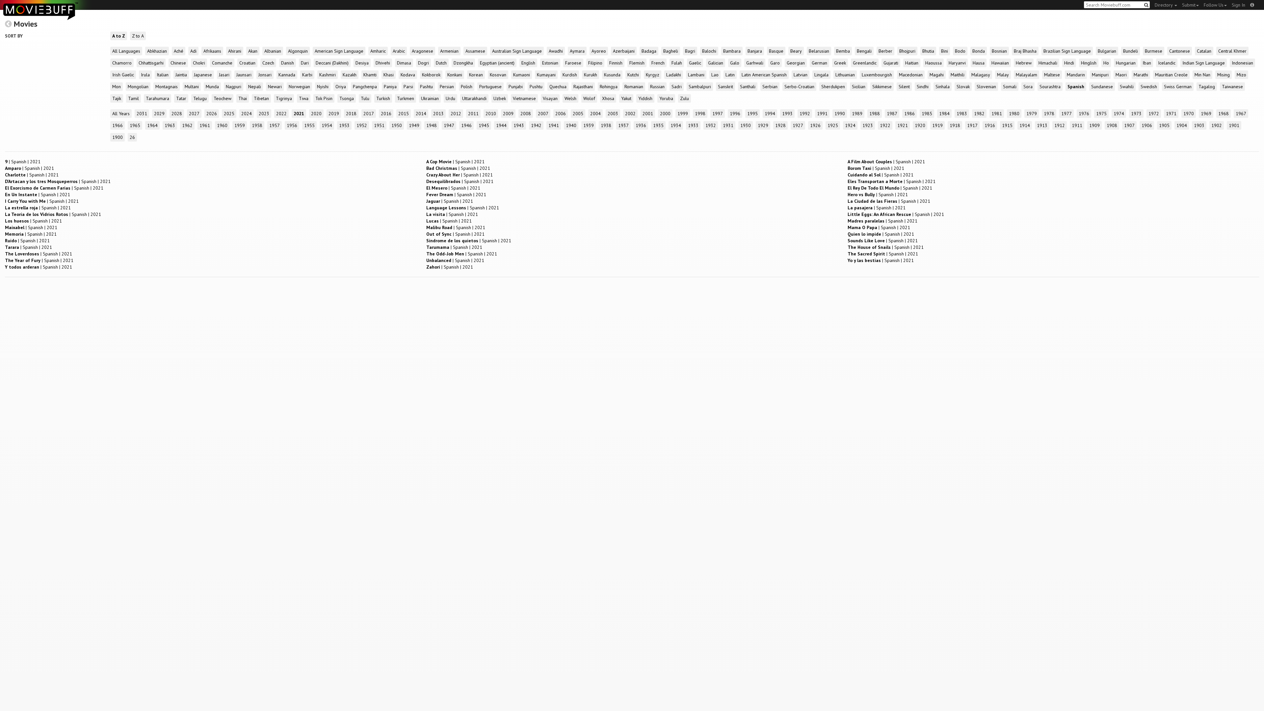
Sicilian (858, 87)
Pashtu (426, 87)
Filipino (595, 63)
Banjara (755, 51)
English (528, 63)
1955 (309, 125)
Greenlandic (865, 63)
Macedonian (911, 75)
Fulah (677, 63)
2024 (246, 114)
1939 (588, 125)
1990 (839, 114)
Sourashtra (1050, 87)
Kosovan (498, 75)
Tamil (133, 98)
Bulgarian (1107, 51)
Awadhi (556, 51)
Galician (715, 63)
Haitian (911, 63)
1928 (780, 125)
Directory (1164, 5)
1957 (274, 125)
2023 (264, 114)
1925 (833, 125)
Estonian (550, 63)
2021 (299, 114)
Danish (287, 63)
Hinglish (1088, 63)
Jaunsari (243, 75)
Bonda (978, 51)
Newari (275, 87)
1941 (553, 125)
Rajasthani (583, 87)
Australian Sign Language (517, 51)
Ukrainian (430, 98)
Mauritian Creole (1171, 75)
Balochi (709, 51)
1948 (431, 125)
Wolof (589, 98)
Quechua (557, 87)
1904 (1181, 125)
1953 (344, 125)
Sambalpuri (700, 87)
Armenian (449, 51)
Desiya (362, 63)
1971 (1171, 114)
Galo (734, 63)
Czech (268, 63)
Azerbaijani (624, 51)
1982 (979, 114)
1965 (135, 125)
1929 (763, 125)
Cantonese (1179, 51)
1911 (1077, 125)
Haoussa (933, 63)
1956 (292, 125)
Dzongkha (463, 63)
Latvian (800, 75)
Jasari (224, 75)
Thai (242, 98)
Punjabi (516, 87)
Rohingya (609, 87)
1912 (1059, 125)
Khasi (388, 75)
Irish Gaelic (123, 75)
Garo (775, 63)
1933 (693, 125)
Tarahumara (157, 98)
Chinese (178, 63)
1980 (1014, 114)
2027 (194, 114)
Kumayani (546, 75)
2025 (229, 114)
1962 (187, 125)
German (819, 63)
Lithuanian (845, 75)
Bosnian (999, 51)
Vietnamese (524, 98)
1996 (735, 114)
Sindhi (923, 87)
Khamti (370, 75)
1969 (1206, 114)
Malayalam (1026, 75)
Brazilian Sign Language (1067, 51)
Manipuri (1100, 75)
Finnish (615, 63)
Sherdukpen (833, 87)
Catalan (1204, 51)
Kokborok (431, 75)
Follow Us (1214, 5)
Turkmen (405, 98)
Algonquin (298, 51)
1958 (257, 125)
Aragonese (422, 51)
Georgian (796, 63)
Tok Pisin (323, 98)
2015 (403, 114)
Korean (476, 75)
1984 (944, 114)
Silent (904, 87)
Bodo (960, 51)
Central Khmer (1232, 51)
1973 (1136, 114)
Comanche (222, 63)
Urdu (450, 98)
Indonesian (1242, 63)
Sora (1028, 87)
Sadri (677, 87)
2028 (176, 114)
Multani (192, 87)
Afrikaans (212, 51)
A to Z (118, 36)
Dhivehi (383, 63)
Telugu (200, 98)
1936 (641, 125)
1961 (204, 125)
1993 (787, 114)
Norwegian (299, 87)
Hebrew (1024, 63)
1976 (1084, 114)
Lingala (821, 75)
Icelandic (1166, 63)
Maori (1121, 75)
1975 (1101, 114)
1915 (1007, 125)
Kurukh (590, 75)
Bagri (690, 51)
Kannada (286, 75)
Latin (730, 75)
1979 (1031, 114)
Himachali (1048, 63)
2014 (421, 114)
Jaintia (181, 75)
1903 (1199, 125)
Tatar (181, 98)
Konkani (454, 75)
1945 (484, 125)
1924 (850, 125)
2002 (630, 114)
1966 (117, 125)
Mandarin (1076, 75)
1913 (1042, 125)
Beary (796, 51)
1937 (623, 125)
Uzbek (499, 98)
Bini (944, 51)
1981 (996, 114)
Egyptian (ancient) (497, 63)
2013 (438, 114)
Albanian (272, 51)
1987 (892, 114)
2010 (491, 114)
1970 (1188, 114)
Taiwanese (1232, 87)
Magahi (937, 75)
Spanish (1075, 87)
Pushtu (536, 87)
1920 (920, 125)
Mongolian (138, 87)
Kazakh (349, 75)
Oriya (340, 87)
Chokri (199, 63)
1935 (658, 125)
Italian (163, 75)
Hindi (1069, 63)
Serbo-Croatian (799, 87)
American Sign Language (339, 51)
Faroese (573, 63)
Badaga (649, 51)
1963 (170, 125)
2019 (334, 114)
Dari (305, 63)
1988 (874, 114)
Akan (252, 51)
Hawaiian (1000, 63)
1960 (222, 125)
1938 (606, 125)
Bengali (864, 51)
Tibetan (261, 98)
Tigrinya (284, 98)
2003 (613, 114)
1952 (361, 125)
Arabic (399, 51)
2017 (368, 114)
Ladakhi (673, 75)
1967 (1241, 114)
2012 (456, 114)
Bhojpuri (907, 51)
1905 (1164, 125)
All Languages (126, 51)
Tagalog (1206, 87)
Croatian (247, 63)
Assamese (475, 51)
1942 (536, 125)
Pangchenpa (365, 87)
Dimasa (404, 63)
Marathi (1141, 75)
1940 (571, 125)
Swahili (1127, 87)
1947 (449, 125)
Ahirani (234, 51)
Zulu (684, 98)
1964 (152, 125)
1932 (710, 125)
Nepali (254, 87)
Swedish (1149, 87)
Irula (145, 75)
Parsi (408, 87)
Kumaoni (521, 75)
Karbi (307, 75)
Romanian (633, 87)
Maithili (957, 75)
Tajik (116, 98)
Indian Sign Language (1203, 63)
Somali (1009, 87)
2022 (281, 114)
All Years (121, 114)
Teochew (222, 98)
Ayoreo (599, 51)
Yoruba (666, 98)
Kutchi (633, 75)
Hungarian (1126, 63)
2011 (473, 114)
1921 (902, 125)
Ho (1106, 63)
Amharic (378, 51)
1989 (857, 114)
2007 (543, 114)
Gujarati (890, 63)
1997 (717, 114)
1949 (414, 125)
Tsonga (346, 98)
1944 (501, 125)
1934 (676, 125)
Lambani (696, 75)
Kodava (408, 75)
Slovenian (986, 87)
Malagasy (980, 75)
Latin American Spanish (764, 75)
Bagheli (670, 51)
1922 (885, 125)
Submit (1189, 5)
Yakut (626, 98)
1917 (972, 125)
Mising (1223, 75)
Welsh (570, 98)
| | (22, 162)
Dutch (441, 63)
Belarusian (819, 51)
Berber (885, 51)
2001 (648, 114)
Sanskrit (725, 87)
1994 (770, 114)
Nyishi (323, 87)
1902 (1216, 125)
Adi (193, 51)
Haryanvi (957, 63)
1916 (990, 125)
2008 (525, 114)
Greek (840, 63)
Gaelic (695, 63)
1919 (937, 125)
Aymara (577, 51)
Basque (776, 51)
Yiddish (645, 98)
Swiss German (1178, 87)
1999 (682, 114)
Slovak (963, 87)
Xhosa (608, 98)
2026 (211, 114)
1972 (1153, 114)
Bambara (732, 51)
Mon (116, 87)
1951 (379, 125)
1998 (700, 114)
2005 (578, 114)
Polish (466, 87)
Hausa (979, 63)
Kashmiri (327, 75)
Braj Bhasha (1025, 51)
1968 (1223, 114)
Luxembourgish (877, 75)
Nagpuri (233, 87)
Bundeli (1130, 51)
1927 (798, 125)
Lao (715, 75)
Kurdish (570, 75)
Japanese (203, 75)
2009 (508, 114)
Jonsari (265, 75)
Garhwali (754, 63)
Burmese (1153, 51)
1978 (1049, 114)
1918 (955, 125)
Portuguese (490, 87)
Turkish (383, 98)
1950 (396, 125)
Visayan (550, 98)
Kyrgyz (652, 75)
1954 (327, 125)
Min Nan (1202, 75)
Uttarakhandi (474, 98)
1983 (962, 114)
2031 (142, 114)
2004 (595, 114)
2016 (386, 114)
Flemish (637, 63)
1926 (815, 125)
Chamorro (122, 63)
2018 (351, 114)
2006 (560, 114)
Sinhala (942, 87)
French (658, 63)
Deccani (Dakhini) (332, 63)
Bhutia (928, 51)
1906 (1147, 125)
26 (132, 137)
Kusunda (612, 75)
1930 (745, 125)
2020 (316, 114)
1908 (1112, 125)
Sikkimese (882, 87)
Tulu (365, 98)
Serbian (769, 87)
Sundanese (1102, 87)
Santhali (747, 87)
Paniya (390, 87)
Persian (447, 87)
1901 (1234, 125)
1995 (752, 114)
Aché (178, 51)
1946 (466, 125)
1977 (1066, 114)
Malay (1003, 75)
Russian (657, 87)
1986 (909, 114)
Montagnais (166, 87)
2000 (665, 114)
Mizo (1241, 75)
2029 (159, 114)
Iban (1147, 63)
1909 (1094, 125)
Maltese (1052, 75)
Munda (212, 87)
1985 (927, 114)
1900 (117, 137)
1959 (239, 125)
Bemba (843, 51)
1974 (1119, 114)
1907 (1129, 125)
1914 (1024, 125)
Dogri (423, 63)
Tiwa (303, 98)
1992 (805, 114)
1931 (728, 125)
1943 (519, 125)
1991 (822, 114)
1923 (867, 125)
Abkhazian (157, 51)
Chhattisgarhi (151, 63)
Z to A (138, 36)
